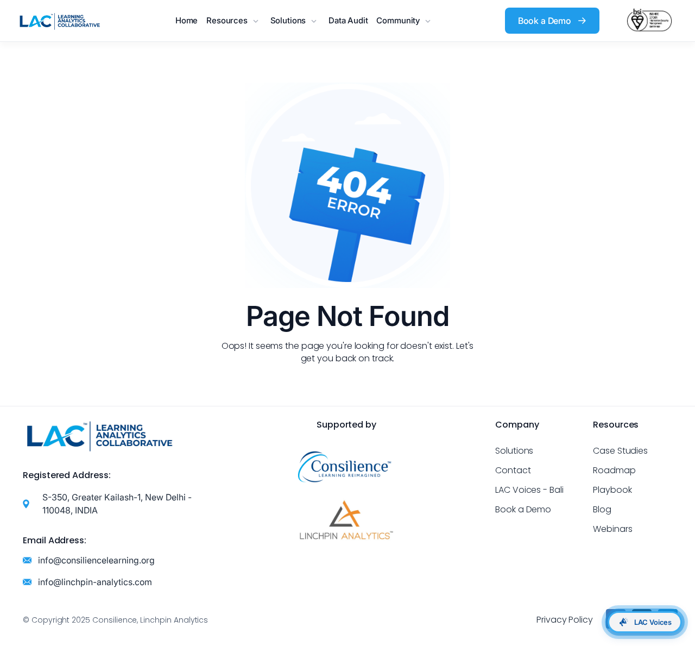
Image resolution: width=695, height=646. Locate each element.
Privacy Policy (564, 619)
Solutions (514, 450)
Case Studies (620, 450)
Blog (602, 509)
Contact (513, 470)
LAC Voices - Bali (529, 490)
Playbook (612, 490)
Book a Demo (523, 509)
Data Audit (348, 20)
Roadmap (614, 470)
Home (186, 20)
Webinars (613, 529)
